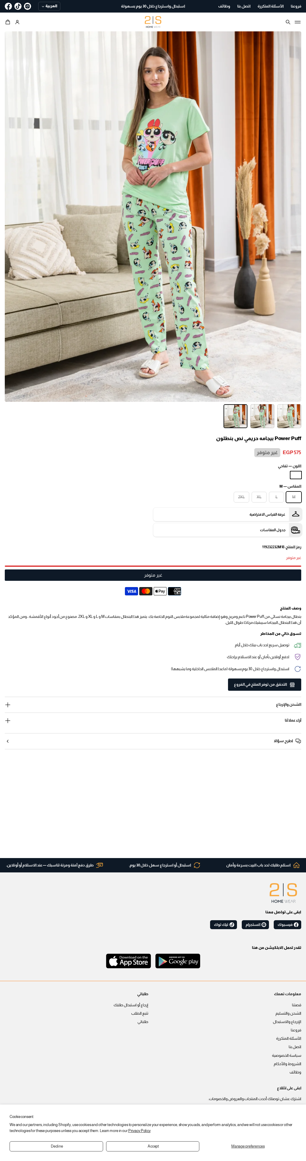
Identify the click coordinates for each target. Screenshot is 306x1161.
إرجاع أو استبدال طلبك (131, 1005)
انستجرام (253, 925)
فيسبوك (285, 925)
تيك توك (221, 925)
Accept (153, 1146)
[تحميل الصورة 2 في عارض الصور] (262, 416)
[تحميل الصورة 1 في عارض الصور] (289, 416)
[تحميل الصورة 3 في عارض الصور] (235, 416)
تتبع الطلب (139, 1013)
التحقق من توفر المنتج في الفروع (260, 684)
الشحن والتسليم (288, 1013)
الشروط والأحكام (287, 1064)
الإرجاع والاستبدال (287, 1022)
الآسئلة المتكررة (288, 1038)
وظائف (295, 1072)
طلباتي (142, 1022)
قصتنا (296, 1005)
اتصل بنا (295, 1047)
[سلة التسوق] (9, 22)
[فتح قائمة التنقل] (297, 22)
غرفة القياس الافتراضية (267, 514)
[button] (9, 22)
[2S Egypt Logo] (283, 893)
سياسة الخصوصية (286, 1055)
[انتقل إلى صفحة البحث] (288, 22)
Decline (57, 1146)
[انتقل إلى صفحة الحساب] (17, 22)
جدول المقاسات (272, 530)
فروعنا (296, 1030)
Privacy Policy (139, 1131)
